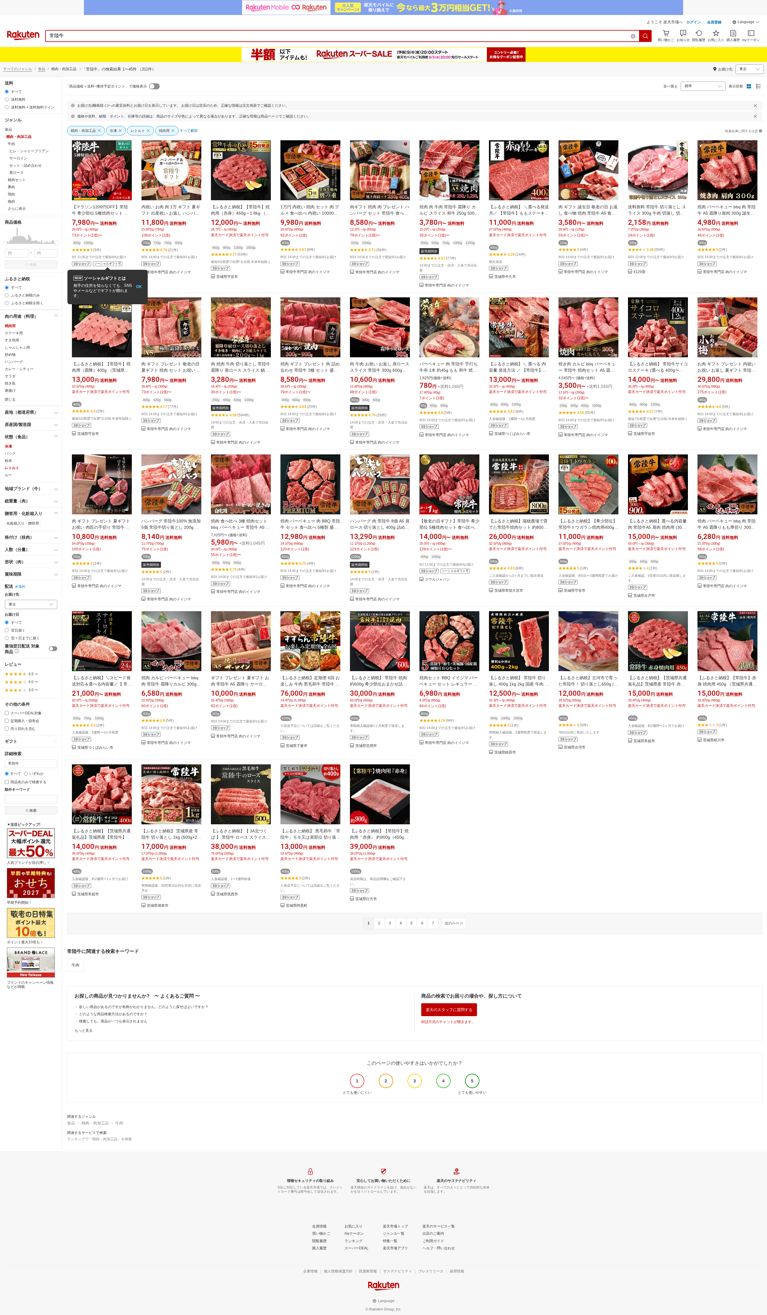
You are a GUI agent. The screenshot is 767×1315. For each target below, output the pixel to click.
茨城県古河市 (574, 747)
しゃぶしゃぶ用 (17, 347)
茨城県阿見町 (296, 906)
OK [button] (139, 286)
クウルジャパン (437, 580)
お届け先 (12, 595)
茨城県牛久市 (505, 277)
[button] (746, 23)
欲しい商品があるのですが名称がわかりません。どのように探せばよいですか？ (144, 1007)
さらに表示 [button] (17, 209)
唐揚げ (10, 390)
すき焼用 (12, 340)
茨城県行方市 (366, 899)
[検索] (646, 36)
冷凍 (8, 446)
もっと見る (84, 1030)
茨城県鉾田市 (505, 752)
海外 (21, 587)
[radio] (7, 92)
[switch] (53, 648)
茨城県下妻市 (296, 746)
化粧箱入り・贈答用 (23, 523)
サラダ (10, 376)
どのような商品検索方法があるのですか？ (113, 1014)
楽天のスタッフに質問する (449, 1009)
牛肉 (75, 965)
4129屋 (639, 272)
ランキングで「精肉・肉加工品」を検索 (99, 1139)
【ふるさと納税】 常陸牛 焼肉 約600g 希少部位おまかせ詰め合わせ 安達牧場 (378, 684)
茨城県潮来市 (157, 906)
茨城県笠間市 (366, 746)
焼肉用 (10, 326)
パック (10, 453)
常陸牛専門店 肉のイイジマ (169, 272)
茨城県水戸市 (644, 596)
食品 (41, 69)
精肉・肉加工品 (95, 1123)
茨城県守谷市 (227, 277)
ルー (8, 475)
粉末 (8, 461)
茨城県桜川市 (713, 740)
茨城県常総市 (644, 741)
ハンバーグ (14, 362)
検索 (33, 265)
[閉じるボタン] (755, 105)
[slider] (5, 243)
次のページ (454, 923)
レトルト (12, 468)
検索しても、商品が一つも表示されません (113, 1021)
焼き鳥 (10, 383)
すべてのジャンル (17, 69)
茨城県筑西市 (227, 894)
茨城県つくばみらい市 (512, 434)
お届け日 (12, 615)
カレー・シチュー (19, 369)
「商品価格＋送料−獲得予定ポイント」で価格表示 (106, 86)
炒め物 (10, 355)
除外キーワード (17, 790)
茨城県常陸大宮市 (508, 591)
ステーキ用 (14, 333)
